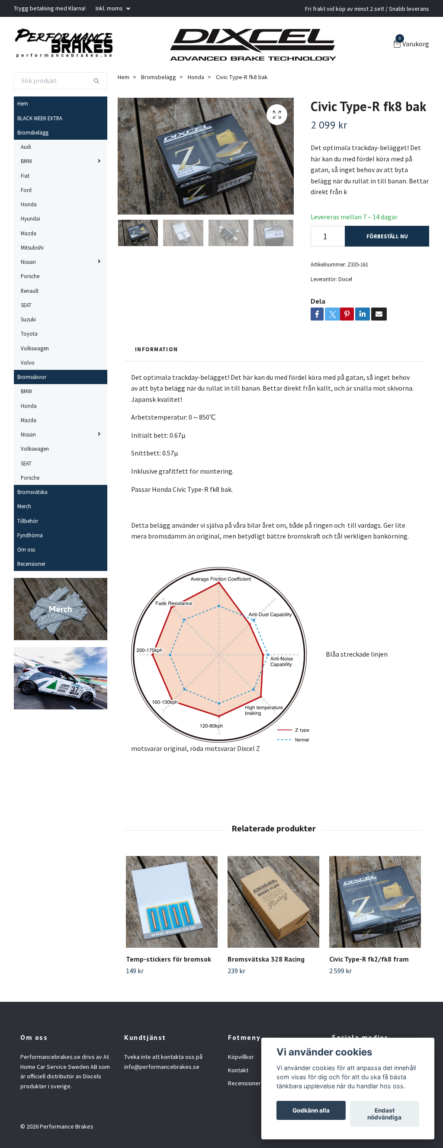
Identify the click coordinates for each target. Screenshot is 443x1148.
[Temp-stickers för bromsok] (172, 902)
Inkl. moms (110, 8)
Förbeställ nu (387, 236)
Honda (29, 204)
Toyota (29, 333)
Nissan (28, 261)
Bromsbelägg (32, 132)
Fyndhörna (30, 535)
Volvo (28, 362)
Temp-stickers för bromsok (168, 959)
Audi (26, 146)
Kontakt (238, 1070)
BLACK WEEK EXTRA (39, 118)
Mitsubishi (32, 247)
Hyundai (30, 218)
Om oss (26, 549)
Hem (22, 103)
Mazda (28, 233)
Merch (24, 506)
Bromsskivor (31, 376)
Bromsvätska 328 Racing (266, 959)
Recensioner (31, 563)
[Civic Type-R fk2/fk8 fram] (375, 902)
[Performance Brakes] (64, 44)
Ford (26, 189)
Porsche (30, 276)
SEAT (26, 304)
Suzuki (28, 319)
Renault (30, 290)
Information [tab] (156, 349)
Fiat (25, 175)
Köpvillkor (241, 1057)
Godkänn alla (311, 1110)
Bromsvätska (32, 491)
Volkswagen (35, 348)
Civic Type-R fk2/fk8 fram (369, 959)
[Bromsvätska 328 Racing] (273, 902)
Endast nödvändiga (384, 1114)
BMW (26, 160)
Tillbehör (27, 520)
